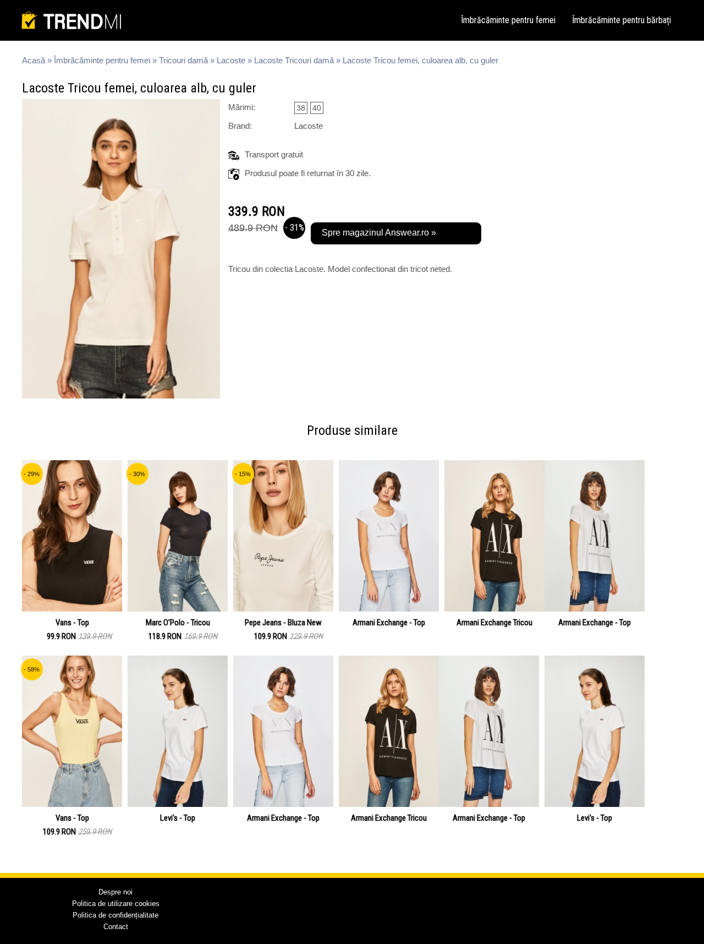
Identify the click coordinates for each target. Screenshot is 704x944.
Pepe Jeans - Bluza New (283, 622)
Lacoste (231, 60)
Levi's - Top (177, 818)
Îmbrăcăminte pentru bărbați (621, 20)
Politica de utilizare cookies (116, 903)
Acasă (33, 60)
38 (300, 107)
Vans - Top (72, 622)
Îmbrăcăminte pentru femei (508, 20)
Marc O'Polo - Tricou (178, 622)
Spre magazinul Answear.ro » (379, 232)
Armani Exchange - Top (389, 622)
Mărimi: (241, 107)
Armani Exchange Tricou (494, 622)
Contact (115, 927)
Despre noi (115, 892)
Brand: (240, 125)
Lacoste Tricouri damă (294, 60)
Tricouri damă (183, 60)
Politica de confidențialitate (115, 915)
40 (316, 107)
